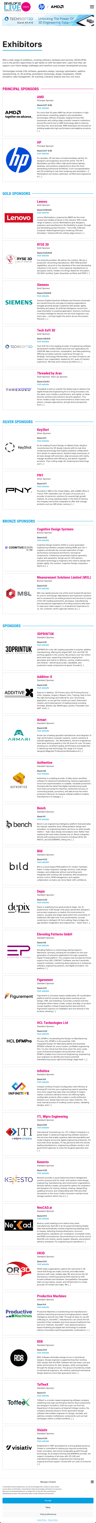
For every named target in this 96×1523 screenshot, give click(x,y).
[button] (92, 1482)
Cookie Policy (42, 1520)
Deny (48, 1507)
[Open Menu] (92, 7)
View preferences (48, 1514)
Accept (48, 1500)
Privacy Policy (53, 1520)
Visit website (43, 108)
